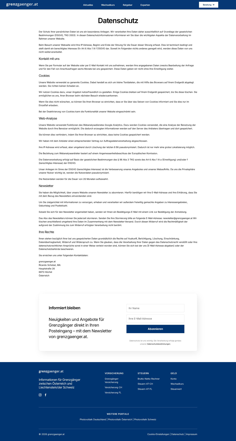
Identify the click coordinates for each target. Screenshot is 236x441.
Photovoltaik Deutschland (93, 419)
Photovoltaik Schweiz (145, 419)
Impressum (191, 434)
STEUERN (143, 373)
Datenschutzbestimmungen (158, 344)
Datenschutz (177, 434)
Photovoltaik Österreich (120, 419)
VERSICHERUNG (114, 373)
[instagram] (40, 395)
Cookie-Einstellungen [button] (158, 434)
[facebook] (45, 395)
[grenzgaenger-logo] (22, 4)
